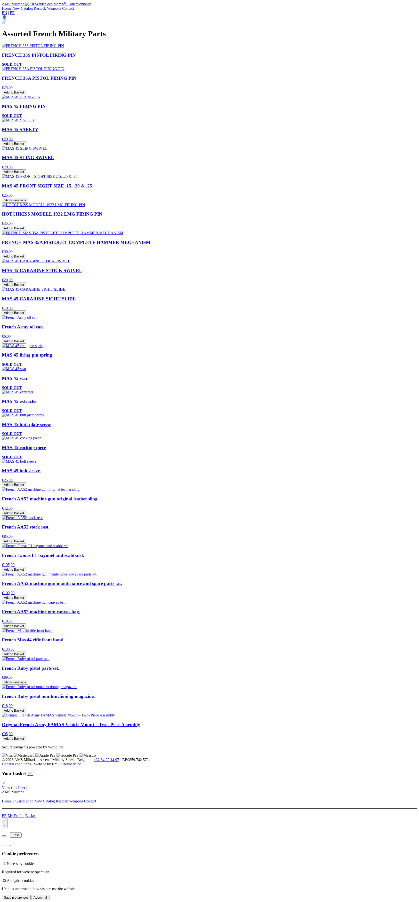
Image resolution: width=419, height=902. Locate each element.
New (16, 8)
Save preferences (16, 897)
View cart (9, 787)
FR (12, 13)
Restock (40, 8)
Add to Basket (14, 92)
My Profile (16, 816)
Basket (30, 816)
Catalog (27, 8)
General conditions (16, 764)
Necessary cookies (21, 864)
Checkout (25, 787)
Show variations (15, 200)
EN (4, 13)
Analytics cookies (20, 881)
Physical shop (22, 801)
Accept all (40, 897)
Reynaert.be (72, 764)
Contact (68, 8)
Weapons (54, 8)
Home (6, 8)
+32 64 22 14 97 (106, 760)
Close (16, 835)
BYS (56, 764)
